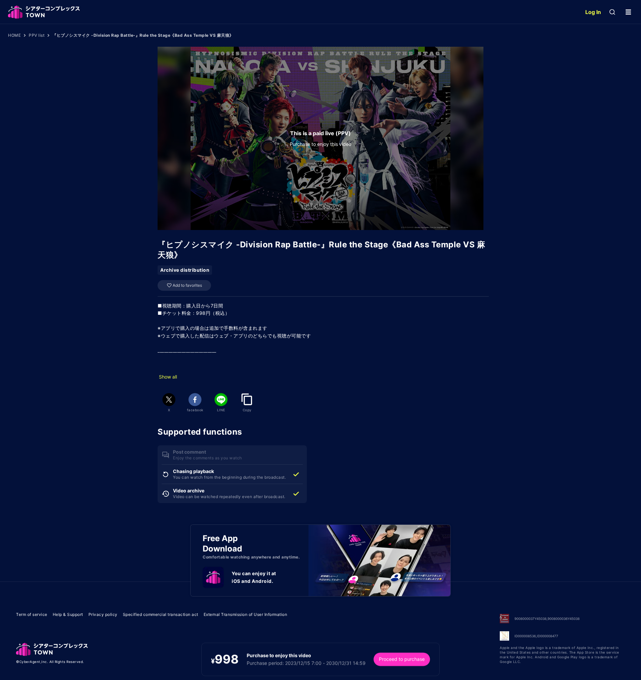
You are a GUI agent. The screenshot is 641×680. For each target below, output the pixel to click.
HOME (14, 35)
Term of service (31, 614)
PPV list (36, 35)
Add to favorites (187, 285)
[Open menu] (628, 12)
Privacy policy (103, 614)
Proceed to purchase (402, 659)
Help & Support (68, 614)
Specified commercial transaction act (160, 614)
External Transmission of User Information (245, 614)
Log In (593, 12)
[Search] (612, 12)
